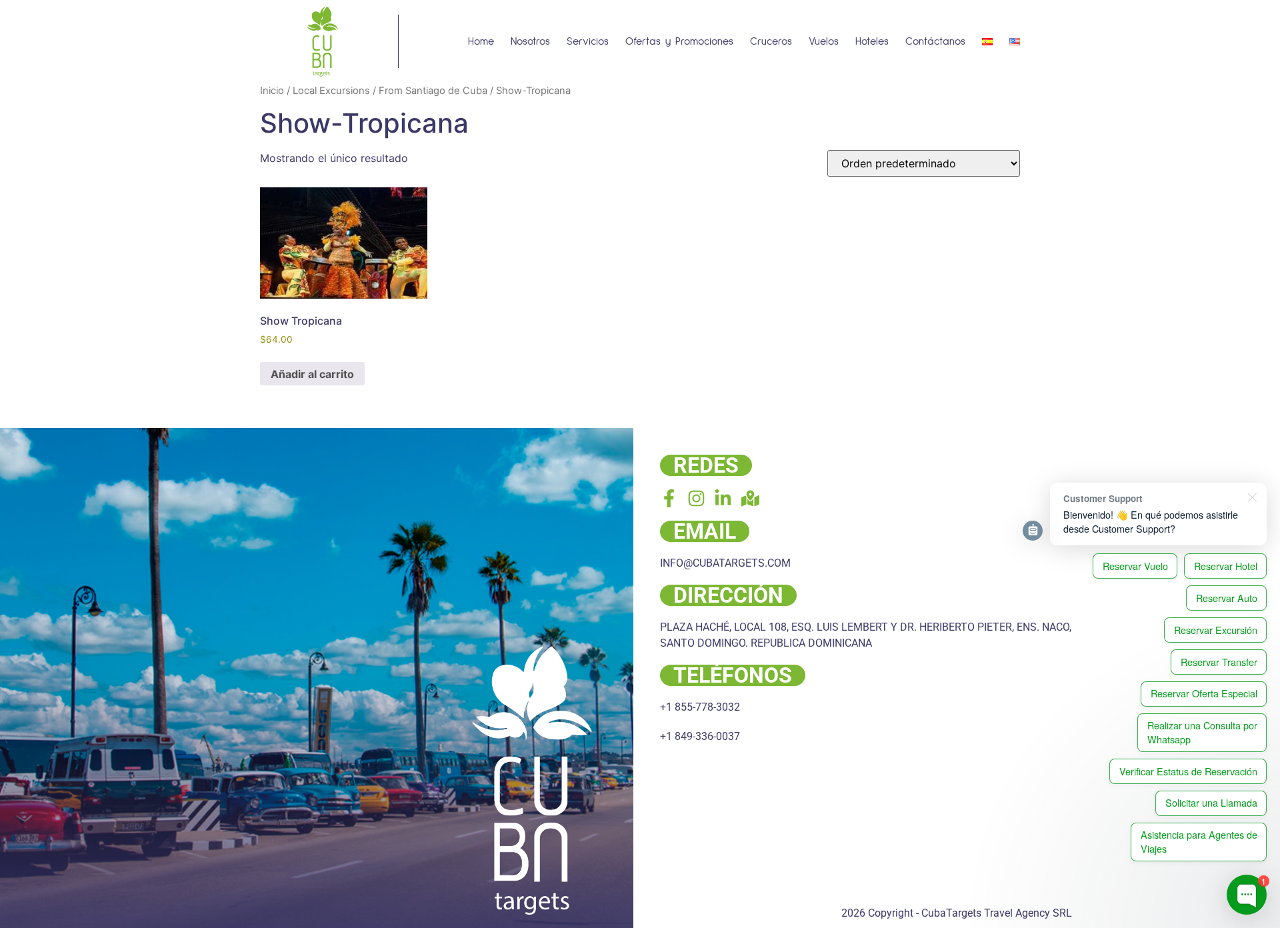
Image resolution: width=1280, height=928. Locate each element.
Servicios (588, 41)
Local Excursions (331, 91)
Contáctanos (935, 41)
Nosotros (530, 41)
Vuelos (824, 41)
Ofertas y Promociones (679, 41)
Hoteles (872, 41)
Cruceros (771, 41)
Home (481, 41)
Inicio (272, 91)
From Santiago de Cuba (433, 91)
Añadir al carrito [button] (312, 374)
